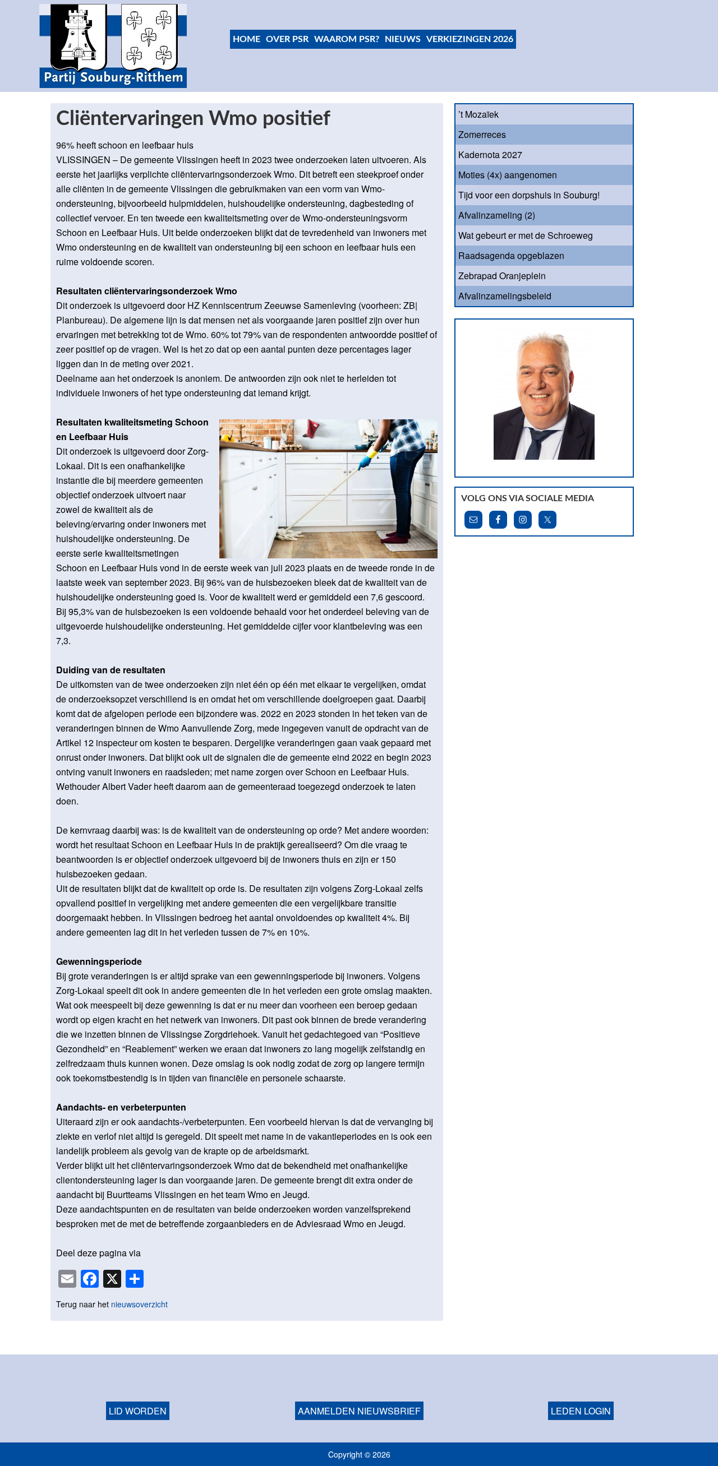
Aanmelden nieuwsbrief (359, 1410)
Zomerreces (482, 134)
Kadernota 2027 (490, 154)
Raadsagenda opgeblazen (511, 255)
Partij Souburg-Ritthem (113, 46)
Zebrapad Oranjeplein (502, 275)
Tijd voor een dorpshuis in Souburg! (529, 194)
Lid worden (138, 1410)
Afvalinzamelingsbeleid (504, 295)
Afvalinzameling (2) (496, 215)
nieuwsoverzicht (139, 1304)
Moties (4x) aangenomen (507, 174)
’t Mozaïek (478, 114)
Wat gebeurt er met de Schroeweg (525, 235)
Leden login (581, 1410)
